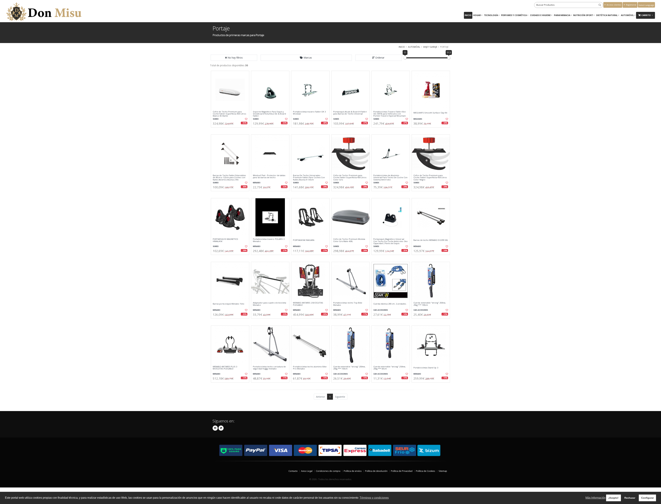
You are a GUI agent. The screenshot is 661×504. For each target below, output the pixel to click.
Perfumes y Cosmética (514, 15)
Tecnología (491, 15)
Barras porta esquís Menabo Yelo (228, 304)
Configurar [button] (647, 497)
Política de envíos (353, 471)
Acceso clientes (613, 4)
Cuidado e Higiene (540, 15)
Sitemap (443, 471)
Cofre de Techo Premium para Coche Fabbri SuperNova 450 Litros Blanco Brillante (229, 114)
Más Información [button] (595, 497)
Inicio (468, 15)
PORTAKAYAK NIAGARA (303, 240)
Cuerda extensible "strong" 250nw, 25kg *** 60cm (389, 368)
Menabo (256, 183)
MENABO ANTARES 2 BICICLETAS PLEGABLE (308, 304)
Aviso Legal (306, 471)
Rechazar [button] (629, 497)
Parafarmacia (562, 15)
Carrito (646, 15)
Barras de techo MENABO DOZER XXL (430, 240)
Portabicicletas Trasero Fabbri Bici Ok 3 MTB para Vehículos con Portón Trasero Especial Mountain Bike (389, 115)
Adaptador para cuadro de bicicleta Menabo (269, 304)
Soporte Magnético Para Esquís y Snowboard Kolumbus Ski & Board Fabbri (269, 114)
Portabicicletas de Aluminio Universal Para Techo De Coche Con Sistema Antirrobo (390, 177)
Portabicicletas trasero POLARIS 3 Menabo (268, 240)
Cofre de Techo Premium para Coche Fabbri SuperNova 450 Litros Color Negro (430, 177)
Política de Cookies (425, 471)
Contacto (293, 471)
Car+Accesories (380, 310)
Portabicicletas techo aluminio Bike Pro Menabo (310, 368)
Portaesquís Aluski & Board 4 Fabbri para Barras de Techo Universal (350, 113)
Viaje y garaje (430, 46)
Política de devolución (376, 471)
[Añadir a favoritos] (245, 119)
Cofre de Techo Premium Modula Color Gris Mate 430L (349, 240)
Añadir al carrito (231, 130)
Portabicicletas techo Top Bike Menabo (347, 304)
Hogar (477, 15)
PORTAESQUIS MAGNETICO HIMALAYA (225, 240)
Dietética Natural (607, 15)
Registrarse (630, 4)
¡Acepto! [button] (613, 497)
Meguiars (417, 119)
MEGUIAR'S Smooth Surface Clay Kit (430, 113)
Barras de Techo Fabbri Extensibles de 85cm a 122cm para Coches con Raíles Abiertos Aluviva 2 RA (229, 177)
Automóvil (627, 15)
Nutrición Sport (583, 15)
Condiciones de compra (328, 471)
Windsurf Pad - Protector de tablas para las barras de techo (269, 176)
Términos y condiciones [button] (374, 497)
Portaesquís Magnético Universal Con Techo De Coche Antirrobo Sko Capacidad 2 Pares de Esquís (390, 241)
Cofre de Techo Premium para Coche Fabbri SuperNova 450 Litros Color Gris (349, 177)
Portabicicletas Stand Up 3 (425, 368)
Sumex (216, 119)
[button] (306, 58)
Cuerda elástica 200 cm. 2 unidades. (389, 304)
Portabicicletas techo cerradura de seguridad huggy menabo (269, 368)
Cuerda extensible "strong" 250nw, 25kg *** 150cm (349, 368)
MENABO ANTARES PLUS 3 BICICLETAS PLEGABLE (225, 368)
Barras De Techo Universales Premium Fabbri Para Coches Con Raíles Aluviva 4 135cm (309, 177)
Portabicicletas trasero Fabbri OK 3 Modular (309, 113)
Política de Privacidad (401, 471)
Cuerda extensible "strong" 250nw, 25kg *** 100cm (429, 304)
